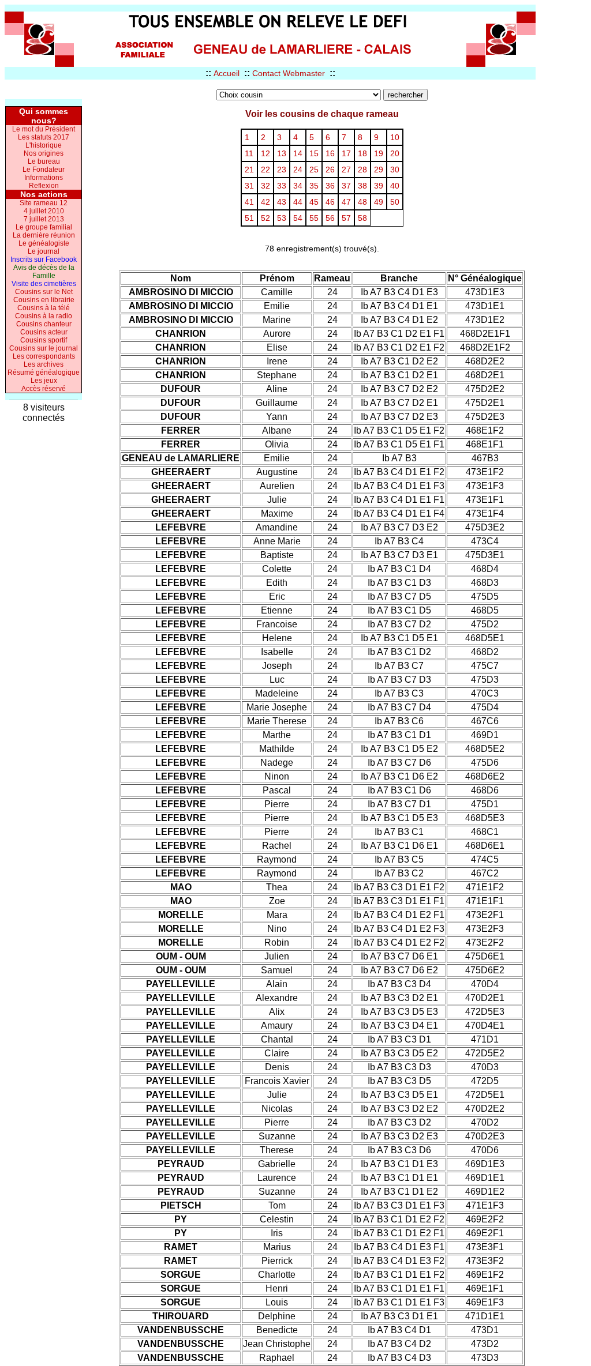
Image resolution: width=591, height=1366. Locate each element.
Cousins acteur (44, 332)
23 (281, 169)
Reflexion (44, 186)
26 (330, 169)
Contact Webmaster (288, 73)
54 (297, 218)
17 (346, 153)
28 (362, 169)
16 (330, 153)
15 (314, 153)
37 (346, 185)
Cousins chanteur (44, 324)
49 (378, 201)
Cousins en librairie (43, 300)
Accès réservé (43, 389)
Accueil (227, 73)
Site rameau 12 (44, 203)
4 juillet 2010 (44, 211)
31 (249, 185)
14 (297, 153)
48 (362, 201)
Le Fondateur (44, 169)
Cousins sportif (43, 340)
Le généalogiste (43, 243)
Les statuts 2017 (43, 137)
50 (394, 201)
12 (265, 153)
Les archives (43, 364)
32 (265, 185)
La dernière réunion (44, 235)
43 (281, 201)
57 (346, 218)
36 (330, 185)
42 (265, 201)
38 (362, 185)
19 (378, 153)
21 (249, 169)
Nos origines (43, 153)
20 (394, 153)
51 (249, 218)
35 (314, 185)
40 (394, 185)
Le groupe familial (44, 227)
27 (346, 169)
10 (394, 137)
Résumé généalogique (44, 372)
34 (297, 185)
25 (314, 169)
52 (265, 218)
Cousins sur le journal (43, 348)
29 (378, 169)
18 (362, 153)
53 (281, 218)
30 (394, 169)
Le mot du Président (43, 129)
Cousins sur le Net (44, 292)
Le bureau (44, 161)
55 (314, 218)
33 (281, 185)
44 (297, 201)
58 (362, 218)
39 (378, 185)
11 (249, 153)
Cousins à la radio (43, 316)
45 (314, 201)
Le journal (43, 251)
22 (265, 169)
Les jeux (44, 381)
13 (281, 153)
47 (346, 201)
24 (297, 169)
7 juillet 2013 (44, 219)
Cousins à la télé (43, 308)
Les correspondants (44, 356)
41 (249, 201)
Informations (43, 178)
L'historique (43, 145)
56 (330, 218)
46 (330, 201)
